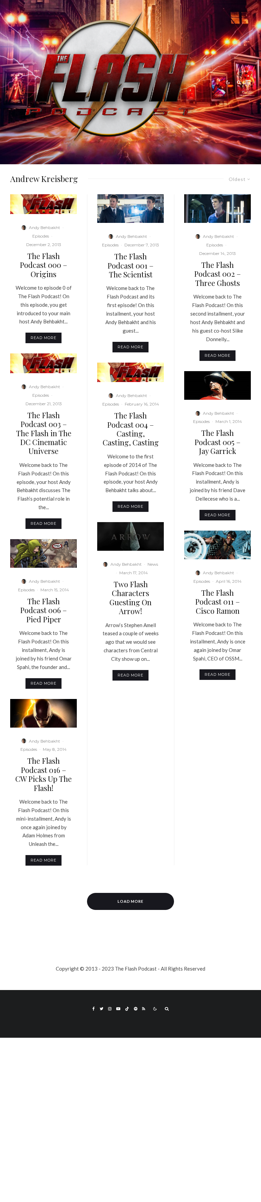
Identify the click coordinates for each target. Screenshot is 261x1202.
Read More (43, 337)
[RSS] (143, 1009)
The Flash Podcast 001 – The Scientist (130, 265)
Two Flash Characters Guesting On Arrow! (130, 598)
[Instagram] (110, 1009)
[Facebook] (93, 1009)
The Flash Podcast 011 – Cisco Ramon (217, 601)
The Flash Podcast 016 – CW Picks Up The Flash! (43, 774)
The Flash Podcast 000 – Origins (43, 265)
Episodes (40, 236)
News (152, 564)
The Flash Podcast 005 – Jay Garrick (217, 441)
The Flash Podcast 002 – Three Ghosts (217, 273)
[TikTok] (127, 1009)
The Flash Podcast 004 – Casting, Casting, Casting (131, 429)
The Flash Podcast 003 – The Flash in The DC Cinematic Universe (43, 433)
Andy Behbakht (44, 227)
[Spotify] (136, 1009)
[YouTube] (118, 1009)
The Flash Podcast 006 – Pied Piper (43, 610)
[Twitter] (101, 1009)
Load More (131, 901)
